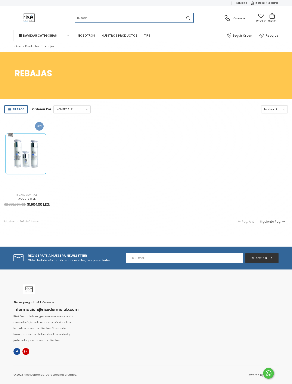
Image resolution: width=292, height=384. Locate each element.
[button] (43, 35)
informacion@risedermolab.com (46, 309)
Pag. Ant (248, 221)
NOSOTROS (86, 35)
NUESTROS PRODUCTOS (119, 35)
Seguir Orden (242, 35)
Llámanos (238, 18)
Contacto (241, 2)
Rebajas (272, 35)
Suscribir (259, 258)
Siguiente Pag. (270, 221)
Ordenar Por (41, 109)
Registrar (273, 2)
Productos (32, 46)
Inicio (17, 46)
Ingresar (260, 2)
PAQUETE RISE (26, 199)
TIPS (147, 35)
